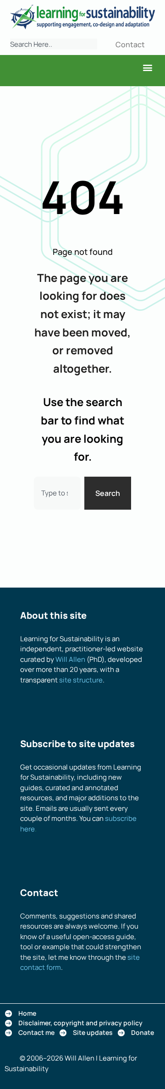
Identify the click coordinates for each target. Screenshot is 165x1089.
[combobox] (53, 44)
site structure (81, 680)
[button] (147, 67)
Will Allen (70, 659)
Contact (130, 44)
